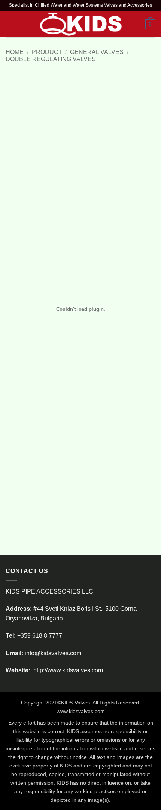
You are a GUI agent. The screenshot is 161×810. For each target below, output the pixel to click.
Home (15, 52)
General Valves (97, 52)
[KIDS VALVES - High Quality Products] (81, 24)
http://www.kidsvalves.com (67, 670)
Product (47, 52)
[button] (10, 24)
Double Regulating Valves (51, 59)
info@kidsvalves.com (53, 653)
